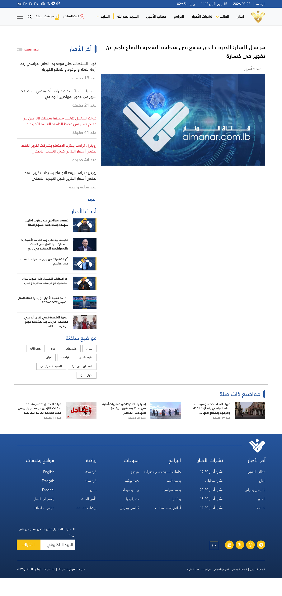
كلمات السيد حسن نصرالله (162, 471)
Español (48, 490)
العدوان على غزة (82, 366)
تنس (93, 490)
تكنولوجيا (132, 499)
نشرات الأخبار (202, 16)
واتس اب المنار (44, 499)
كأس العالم (88, 499)
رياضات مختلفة (86, 508)
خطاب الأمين (156, 16)
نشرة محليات (214, 480)
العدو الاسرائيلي (51, 366)
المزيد (105, 16)
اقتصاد (260, 508)
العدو (261, 499)
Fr (30, 4)
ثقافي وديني (129, 508)
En (25, 4)
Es (36, 4)
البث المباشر (71, 16)
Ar (19, 4)
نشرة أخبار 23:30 (211, 490)
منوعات (131, 460)
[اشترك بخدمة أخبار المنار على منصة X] (240, 545)
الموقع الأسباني (221, 569)
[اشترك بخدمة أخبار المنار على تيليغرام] (261, 545)
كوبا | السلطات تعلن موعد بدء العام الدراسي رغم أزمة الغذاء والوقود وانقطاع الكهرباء (58, 66)
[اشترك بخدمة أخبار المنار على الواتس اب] (250, 545)
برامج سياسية (171, 490)
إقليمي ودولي (255, 490)
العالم (224, 16)
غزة (53, 348)
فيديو (135, 471)
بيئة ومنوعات (130, 490)
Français (48, 480)
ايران (49, 357)
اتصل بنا (190, 569)
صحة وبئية (132, 480)
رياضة (91, 460)
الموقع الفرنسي (239, 569)
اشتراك (29, 544)
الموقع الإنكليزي (257, 569)
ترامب (65, 357)
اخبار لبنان (86, 375)
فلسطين (71, 348)
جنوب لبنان (85, 357)
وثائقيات (175, 499)
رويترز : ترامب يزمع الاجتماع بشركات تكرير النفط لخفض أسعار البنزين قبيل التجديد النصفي (60, 175)
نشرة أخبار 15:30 (211, 499)
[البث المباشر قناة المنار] (229, 545)
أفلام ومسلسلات (168, 508)
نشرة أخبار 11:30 (211, 508)
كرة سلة (90, 480)
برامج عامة (174, 480)
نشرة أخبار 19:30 (211, 471)
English (48, 471)
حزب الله (35, 348)
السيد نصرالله (128, 16)
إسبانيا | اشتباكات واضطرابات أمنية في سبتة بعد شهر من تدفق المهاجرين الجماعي (58, 93)
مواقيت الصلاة (45, 16)
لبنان (240, 16)
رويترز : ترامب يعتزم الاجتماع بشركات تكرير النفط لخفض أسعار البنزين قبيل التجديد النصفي (58, 148)
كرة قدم (90, 471)
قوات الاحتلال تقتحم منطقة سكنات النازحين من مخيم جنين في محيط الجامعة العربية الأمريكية (59, 121)
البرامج (179, 16)
